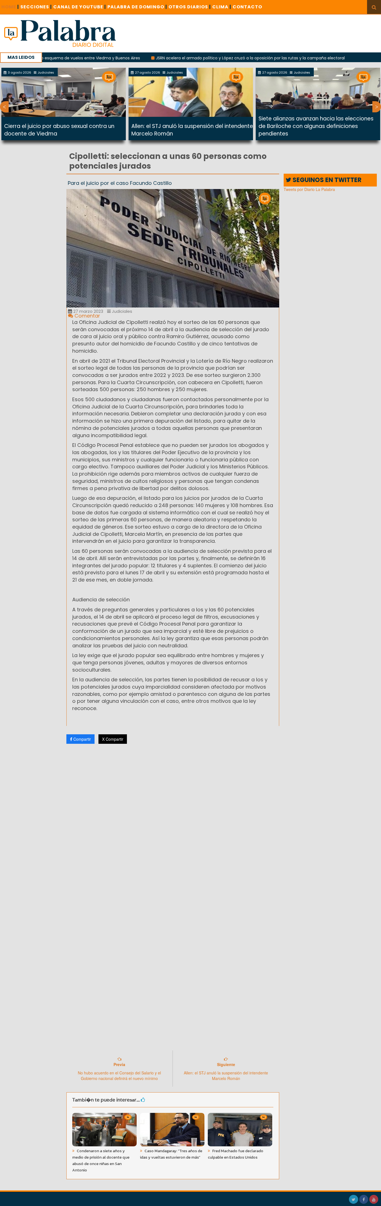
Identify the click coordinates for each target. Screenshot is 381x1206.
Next (376, 106)
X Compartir (112, 739)
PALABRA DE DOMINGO (137, 7)
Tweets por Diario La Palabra (309, 189)
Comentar (86, 315)
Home (10, 7)
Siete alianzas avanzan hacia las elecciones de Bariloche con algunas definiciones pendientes (316, 126)
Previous (4, 106)
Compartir (81, 739)
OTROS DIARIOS (189, 7)
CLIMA (221, 7)
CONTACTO (247, 7)
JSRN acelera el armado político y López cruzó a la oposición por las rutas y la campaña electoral (221, 58)
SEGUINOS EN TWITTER (326, 180)
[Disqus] (173, 822)
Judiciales (121, 311)
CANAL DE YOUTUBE (79, 7)
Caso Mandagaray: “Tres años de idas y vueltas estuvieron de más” (171, 1154)
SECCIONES (36, 7)
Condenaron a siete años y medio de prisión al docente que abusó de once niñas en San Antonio (100, 1160)
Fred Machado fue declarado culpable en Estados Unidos (235, 1154)
